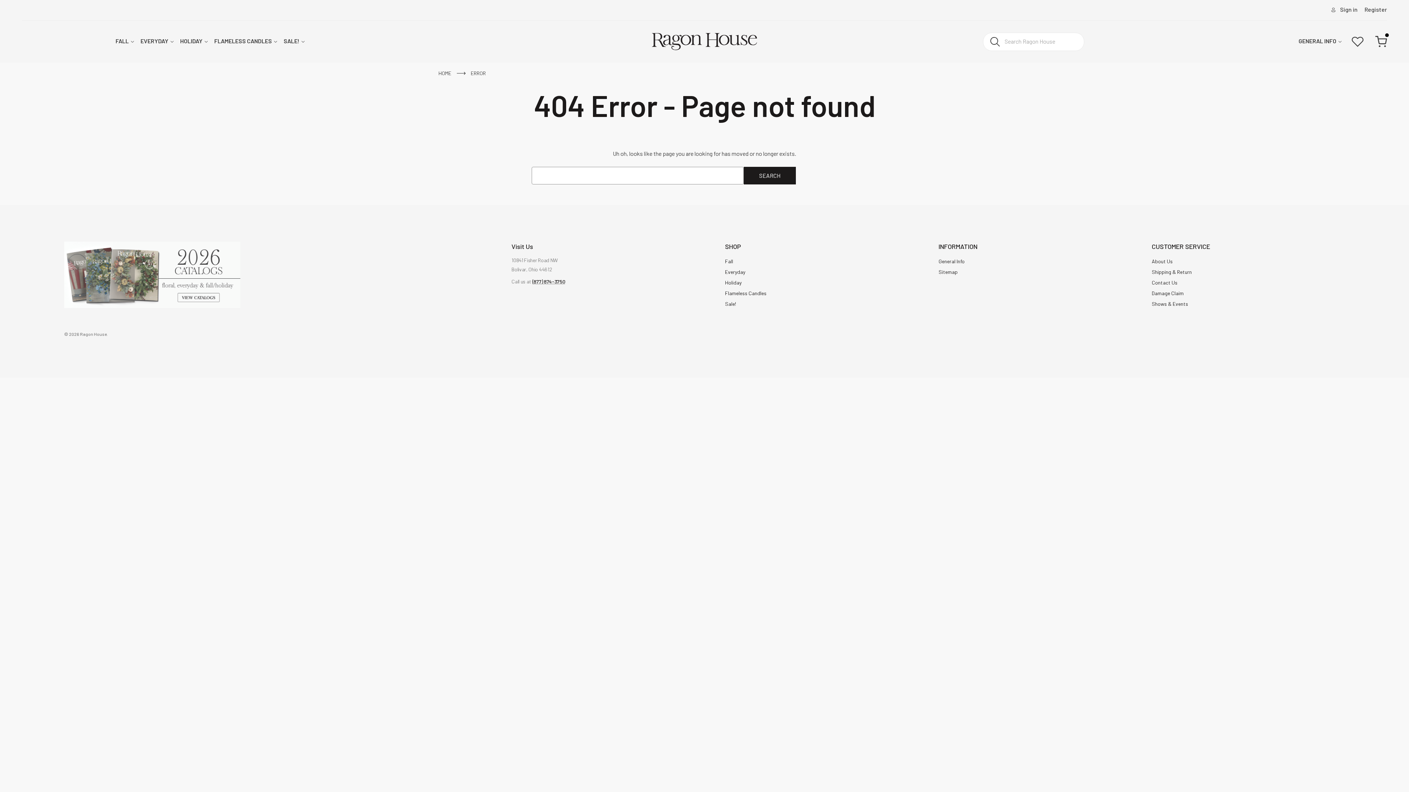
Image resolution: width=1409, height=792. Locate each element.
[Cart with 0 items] (1381, 41)
